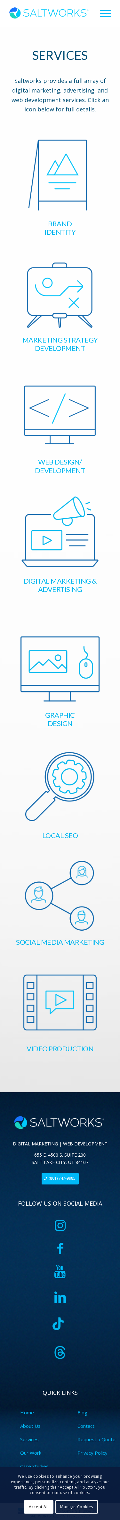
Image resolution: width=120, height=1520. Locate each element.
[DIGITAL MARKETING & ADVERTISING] (60, 533)
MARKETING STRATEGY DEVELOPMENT (60, 344)
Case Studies (34, 1466)
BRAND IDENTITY (60, 227)
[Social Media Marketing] (60, 895)
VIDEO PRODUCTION (60, 1048)
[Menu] (102, 13)
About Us (30, 1426)
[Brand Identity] (60, 174)
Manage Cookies (76, 1506)
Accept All (39, 1506)
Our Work (30, 1453)
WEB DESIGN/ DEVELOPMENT (60, 465)
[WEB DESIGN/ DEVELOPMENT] (60, 414)
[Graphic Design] (60, 668)
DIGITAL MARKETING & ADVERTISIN (60, 585)
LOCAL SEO (60, 835)
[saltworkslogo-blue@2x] (50, 13)
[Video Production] (60, 1002)
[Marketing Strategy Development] (60, 295)
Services (29, 1439)
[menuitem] (102, 13)
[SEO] (60, 786)
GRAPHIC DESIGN (60, 719)
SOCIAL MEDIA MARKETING (60, 942)
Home (27, 1412)
